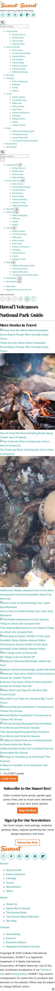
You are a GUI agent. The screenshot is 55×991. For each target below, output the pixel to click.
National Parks (18, 119)
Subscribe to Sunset (18, 908)
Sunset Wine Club (20, 137)
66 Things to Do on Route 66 (17, 656)
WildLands (17, 103)
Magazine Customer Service (18, 289)
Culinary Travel (19, 125)
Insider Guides (18, 97)
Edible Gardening (20, 72)
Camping (16, 116)
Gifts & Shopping (19, 81)
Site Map (11, 920)
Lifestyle (10, 78)
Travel (9, 94)
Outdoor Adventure (20, 112)
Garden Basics (18, 56)
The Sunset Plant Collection (22, 916)
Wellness (16, 84)
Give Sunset (11, 147)
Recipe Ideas (18, 37)
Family (15, 87)
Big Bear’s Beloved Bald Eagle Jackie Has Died (27, 669)
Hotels (15, 122)
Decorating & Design (21, 53)
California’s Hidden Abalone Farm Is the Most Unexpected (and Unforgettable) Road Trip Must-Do (27, 594)
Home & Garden (13, 47)
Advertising (13, 934)
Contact (4, 927)
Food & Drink (11, 31)
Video (9, 890)
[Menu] (1, 2)
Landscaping (18, 62)
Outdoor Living (18, 69)
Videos (15, 91)
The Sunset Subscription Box (25, 140)
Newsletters (11, 144)
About (3, 897)
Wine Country (18, 106)
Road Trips (17, 109)
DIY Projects (17, 59)
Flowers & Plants (19, 66)
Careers (11, 938)
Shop (8, 128)
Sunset (4, 863)
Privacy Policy (19, 973)
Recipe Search (18, 34)
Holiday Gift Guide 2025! (23, 131)
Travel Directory (19, 100)
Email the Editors (16, 942)
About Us (11, 904)
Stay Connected (7, 294)
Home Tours (17, 50)
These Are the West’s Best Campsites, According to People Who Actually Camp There (24, 347)
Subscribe (10, 286)
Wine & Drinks (18, 44)
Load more (9, 778)
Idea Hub (10, 75)
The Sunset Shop (19, 134)
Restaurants (17, 41)
